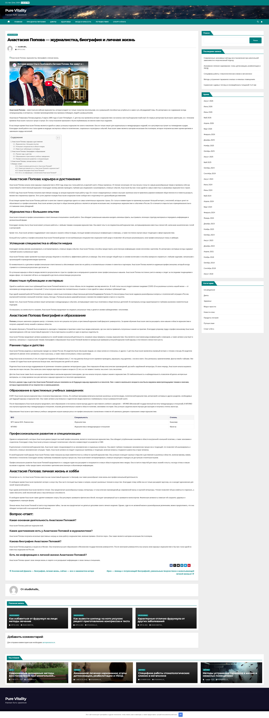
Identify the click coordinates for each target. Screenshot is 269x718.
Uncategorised (12, 34)
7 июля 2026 (210, 679)
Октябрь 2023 (209, 235)
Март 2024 (208, 207)
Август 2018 (208, 274)
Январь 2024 (209, 218)
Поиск (206, 33)
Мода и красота (83, 22)
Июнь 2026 (208, 112)
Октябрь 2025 (209, 151)
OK (181, 714)
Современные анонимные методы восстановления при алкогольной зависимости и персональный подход (34, 676)
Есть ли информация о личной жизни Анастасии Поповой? (37, 173)
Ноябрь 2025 (209, 146)
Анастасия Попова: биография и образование (28, 151)
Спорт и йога (119, 22)
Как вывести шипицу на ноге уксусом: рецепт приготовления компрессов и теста (101, 620)
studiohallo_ (22, 47)
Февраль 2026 (209, 134)
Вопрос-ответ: (17, 164)
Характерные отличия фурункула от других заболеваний (161, 620)
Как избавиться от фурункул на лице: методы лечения (33, 620)
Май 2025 (207, 162)
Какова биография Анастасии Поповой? (31, 170)
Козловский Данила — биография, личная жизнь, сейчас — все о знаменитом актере (52, 571)
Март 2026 (208, 129)
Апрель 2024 (209, 201)
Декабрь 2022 (209, 246)
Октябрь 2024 (209, 168)
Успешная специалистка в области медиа (30, 146)
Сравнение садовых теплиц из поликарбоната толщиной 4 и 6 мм (230, 85)
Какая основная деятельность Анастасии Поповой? (35, 166)
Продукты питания (36, 22)
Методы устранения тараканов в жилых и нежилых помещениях (229, 79)
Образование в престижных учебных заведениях (33, 156)
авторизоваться (49, 642)
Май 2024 (207, 196)
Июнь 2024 (208, 190)
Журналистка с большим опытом (27, 144)
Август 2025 (208, 157)
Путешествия (102, 22)
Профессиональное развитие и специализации (32, 159)
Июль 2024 (208, 185)
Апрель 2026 (209, 123)
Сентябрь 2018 (210, 268)
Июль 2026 (208, 106)
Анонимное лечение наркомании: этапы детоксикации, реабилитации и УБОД (100, 674)
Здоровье (66, 22)
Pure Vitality (15, 10)
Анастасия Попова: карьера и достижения (27, 142)
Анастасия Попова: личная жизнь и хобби (27, 161)
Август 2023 (208, 240)
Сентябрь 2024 (210, 173)
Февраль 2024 (209, 212)
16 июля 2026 (145, 679)
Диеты (53, 22)
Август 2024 (208, 179)
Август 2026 (208, 101)
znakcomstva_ (28, 625)
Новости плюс (209, 312)
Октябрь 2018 (209, 263)
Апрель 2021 (209, 251)
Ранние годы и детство (24, 154)
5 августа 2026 (17, 679)
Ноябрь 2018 (209, 257)
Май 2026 (207, 118)
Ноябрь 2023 (209, 229)
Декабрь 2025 (209, 140)
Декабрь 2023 (209, 224)
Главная (18, 22)
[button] (258, 22)
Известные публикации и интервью (28, 149)
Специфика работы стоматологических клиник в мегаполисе (228, 74)
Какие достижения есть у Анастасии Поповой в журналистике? (39, 168)
